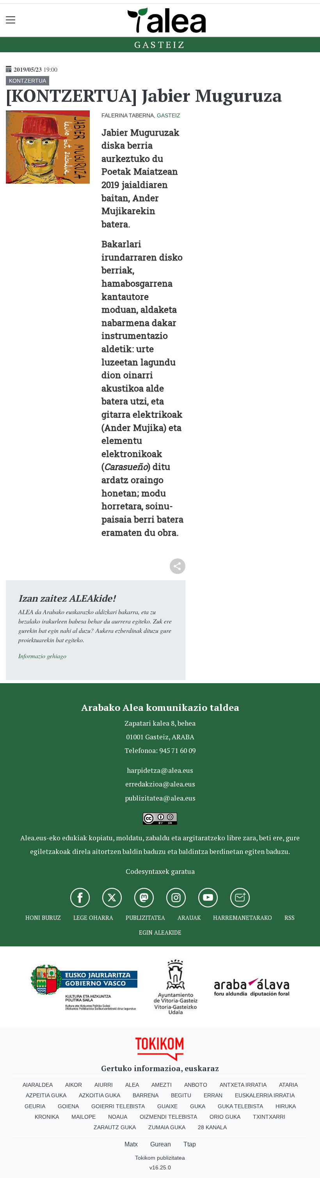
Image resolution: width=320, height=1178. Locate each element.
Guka (197, 1106)
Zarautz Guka (115, 1127)
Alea (132, 1085)
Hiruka (286, 1106)
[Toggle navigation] (10, 20)
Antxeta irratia (243, 1085)
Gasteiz (160, 44)
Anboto (195, 1085)
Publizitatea (145, 917)
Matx (131, 1144)
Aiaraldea (38, 1085)
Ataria (288, 1085)
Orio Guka (225, 1117)
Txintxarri (269, 1117)
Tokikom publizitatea (160, 1158)
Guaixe (167, 1106)
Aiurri (103, 1085)
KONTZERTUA (27, 81)
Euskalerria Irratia (265, 1095)
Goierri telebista (118, 1106)
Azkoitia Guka (99, 1095)
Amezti (161, 1085)
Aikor (73, 1085)
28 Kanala (212, 1127)
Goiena (68, 1106)
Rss (289, 917)
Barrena (145, 1095)
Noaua (117, 1117)
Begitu (181, 1095)
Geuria (35, 1106)
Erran (213, 1095)
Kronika (47, 1117)
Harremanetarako (242, 917)
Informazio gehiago (42, 656)
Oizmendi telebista (168, 1117)
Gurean (160, 1144)
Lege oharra (93, 917)
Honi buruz (43, 917)
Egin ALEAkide (160, 932)
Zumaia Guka (166, 1127)
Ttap (189, 1144)
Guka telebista (240, 1106)
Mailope (83, 1117)
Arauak (189, 917)
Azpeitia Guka (46, 1095)
